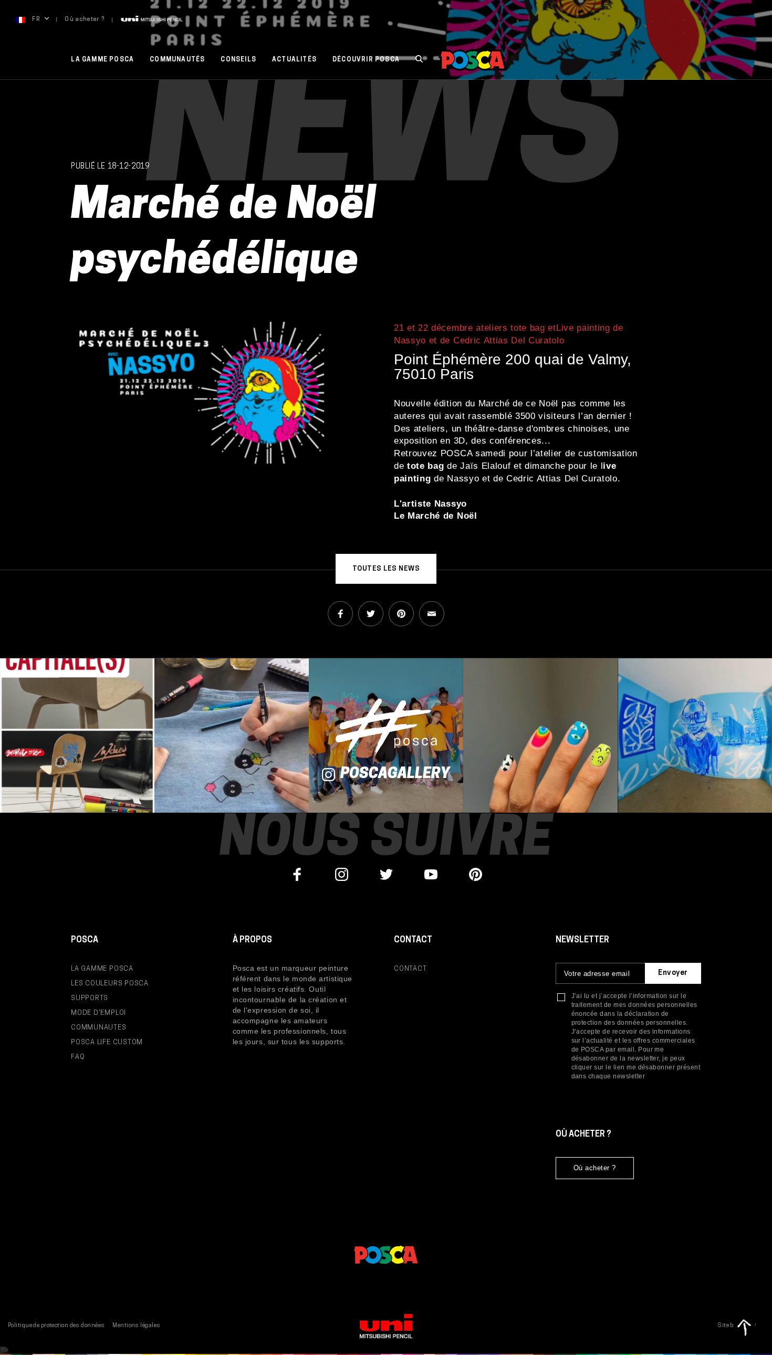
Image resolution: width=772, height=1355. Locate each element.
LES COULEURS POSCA (110, 983)
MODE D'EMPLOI (98, 1013)
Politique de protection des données (56, 1326)
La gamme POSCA (102, 60)
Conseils (238, 60)
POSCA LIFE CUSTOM (107, 1042)
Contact (410, 968)
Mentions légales (136, 1326)
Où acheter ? (85, 20)
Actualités (294, 60)
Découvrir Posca (366, 60)
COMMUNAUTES (99, 1027)
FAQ (78, 1057)
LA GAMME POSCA (102, 968)
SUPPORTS (89, 998)
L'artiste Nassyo (430, 504)
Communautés (177, 60)
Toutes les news (386, 568)
